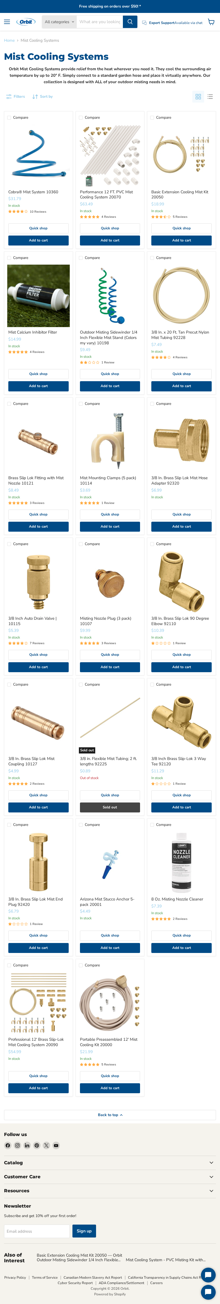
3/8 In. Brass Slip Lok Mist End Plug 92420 (35, 901)
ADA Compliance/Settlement (121, 1283)
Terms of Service (45, 1277)
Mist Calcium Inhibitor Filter (32, 332)
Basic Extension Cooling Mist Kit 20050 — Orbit (79, 1255)
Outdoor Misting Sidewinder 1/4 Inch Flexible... (78, 1260)
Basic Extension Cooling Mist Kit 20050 (179, 194)
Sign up (84, 1231)
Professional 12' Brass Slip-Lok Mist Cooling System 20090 (36, 1042)
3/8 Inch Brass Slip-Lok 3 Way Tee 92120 (178, 761)
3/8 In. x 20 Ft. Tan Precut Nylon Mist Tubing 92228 (180, 334)
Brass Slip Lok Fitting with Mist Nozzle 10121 (36, 480)
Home (9, 40)
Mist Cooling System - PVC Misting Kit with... (166, 1260)
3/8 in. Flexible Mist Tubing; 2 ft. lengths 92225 (108, 761)
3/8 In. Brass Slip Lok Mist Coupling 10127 (31, 761)
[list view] (210, 97)
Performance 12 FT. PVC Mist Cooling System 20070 (106, 194)
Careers (156, 1283)
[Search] (130, 22)
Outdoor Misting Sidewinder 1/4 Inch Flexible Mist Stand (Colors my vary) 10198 (108, 337)
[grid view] (198, 97)
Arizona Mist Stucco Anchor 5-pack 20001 (107, 901)
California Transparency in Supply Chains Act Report (169, 1277)
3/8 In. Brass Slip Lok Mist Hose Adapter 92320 (179, 480)
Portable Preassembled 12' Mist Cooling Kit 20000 (108, 1042)
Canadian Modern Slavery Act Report (93, 1277)
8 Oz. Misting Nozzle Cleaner (177, 899)
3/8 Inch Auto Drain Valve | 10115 (32, 621)
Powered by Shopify (110, 1294)
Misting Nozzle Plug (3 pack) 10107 (105, 621)
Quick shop (38, 228)
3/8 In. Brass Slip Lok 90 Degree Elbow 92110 (180, 621)
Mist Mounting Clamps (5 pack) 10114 (108, 480)
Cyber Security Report (75, 1283)
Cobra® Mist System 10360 (33, 192)
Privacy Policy (15, 1277)
